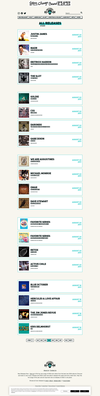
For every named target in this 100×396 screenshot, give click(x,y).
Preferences (65, 391)
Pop (35, 191)
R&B (33, 129)
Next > (71, 340)
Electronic (36, 101)
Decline (75, 391)
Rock (30, 17)
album (51, 380)
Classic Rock (32, 205)
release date (57, 380)
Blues (45, 17)
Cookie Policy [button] (34, 391)
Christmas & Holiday (54, 17)
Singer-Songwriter (33, 38)
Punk (35, 254)
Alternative (32, 115)
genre (47, 380)
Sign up (32, 373)
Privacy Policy (38, 386)
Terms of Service (52, 386)
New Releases (23, 17)
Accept (84, 391)
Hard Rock (66, 17)
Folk (35, 331)
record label (66, 380)
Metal (73, 17)
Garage (31, 177)
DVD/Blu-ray (36, 226)
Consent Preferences (60, 386)
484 (49, 340)
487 (60, 340)
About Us (46, 370)
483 (45, 340)
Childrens (32, 226)
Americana (37, 17)
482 (41, 340)
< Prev (29, 340)
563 (66, 340)
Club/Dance (32, 52)
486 (56, 340)
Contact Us (53, 370)
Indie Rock (36, 163)
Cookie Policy (45, 386)
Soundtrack (40, 226)
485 (53, 340)
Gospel (31, 66)
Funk (31, 129)
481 (38, 340)
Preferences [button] (13, 392)
